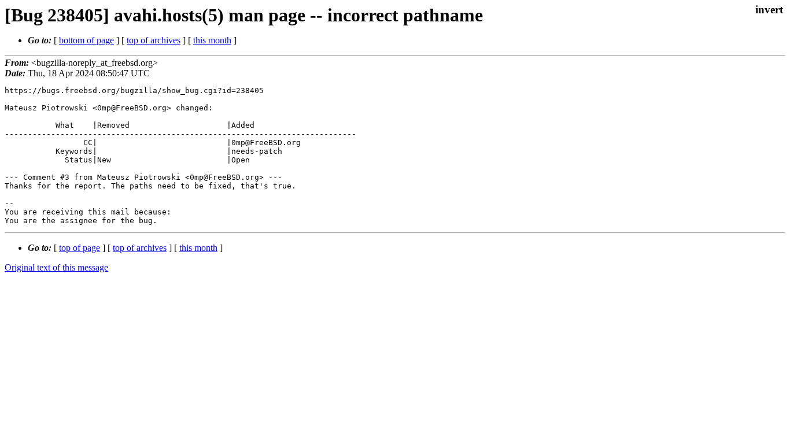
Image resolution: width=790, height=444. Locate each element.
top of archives (153, 40)
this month (212, 40)
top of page (79, 248)
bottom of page (86, 40)
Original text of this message (56, 267)
